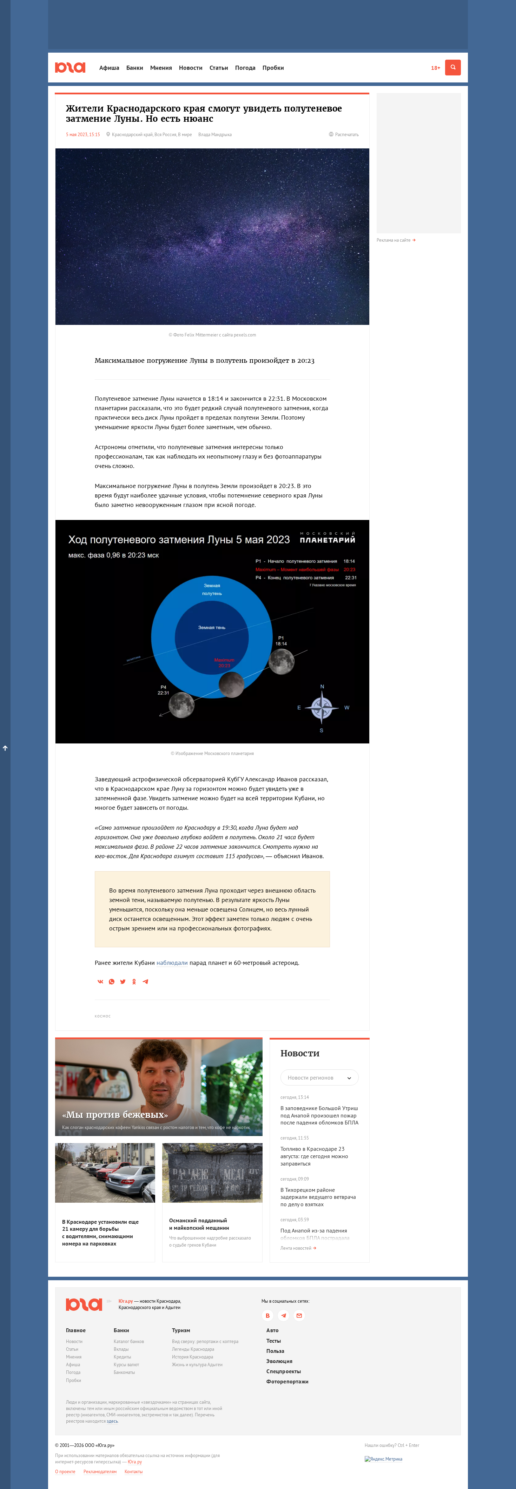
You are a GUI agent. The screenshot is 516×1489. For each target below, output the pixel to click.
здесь (112, 1421)
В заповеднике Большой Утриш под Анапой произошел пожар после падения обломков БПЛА (319, 1115)
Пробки (273, 68)
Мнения (161, 68)
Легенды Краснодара (193, 1349)
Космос (103, 1016)
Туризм (181, 1330)
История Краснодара (192, 1357)
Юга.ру (126, 1301)
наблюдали (172, 963)
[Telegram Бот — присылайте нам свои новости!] (299, 1315)
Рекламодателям (100, 1472)
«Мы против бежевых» (115, 1114)
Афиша (109, 68)
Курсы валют (126, 1365)
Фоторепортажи (287, 1381)
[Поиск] (453, 67)
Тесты (273, 1340)
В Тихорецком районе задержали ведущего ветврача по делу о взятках (318, 1197)
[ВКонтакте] (268, 1315)
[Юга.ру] (70, 67)
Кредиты (122, 1357)
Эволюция (279, 1361)
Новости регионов (310, 1077)
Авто (272, 1330)
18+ (435, 67)
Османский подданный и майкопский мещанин (199, 1224)
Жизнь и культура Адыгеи (197, 1365)
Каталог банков (129, 1341)
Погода (245, 68)
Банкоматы (124, 1372)
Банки (134, 68)
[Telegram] (283, 1315)
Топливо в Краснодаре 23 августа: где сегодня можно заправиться (314, 1156)
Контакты (134, 1472)
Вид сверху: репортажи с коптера (205, 1341)
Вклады (121, 1349)
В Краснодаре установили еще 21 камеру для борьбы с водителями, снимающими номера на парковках (100, 1232)
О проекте (65, 1472)
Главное (76, 1330)
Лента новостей (295, 1248)
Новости (191, 68)
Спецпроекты (283, 1371)
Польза (275, 1351)
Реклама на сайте (394, 240)
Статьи (219, 68)
